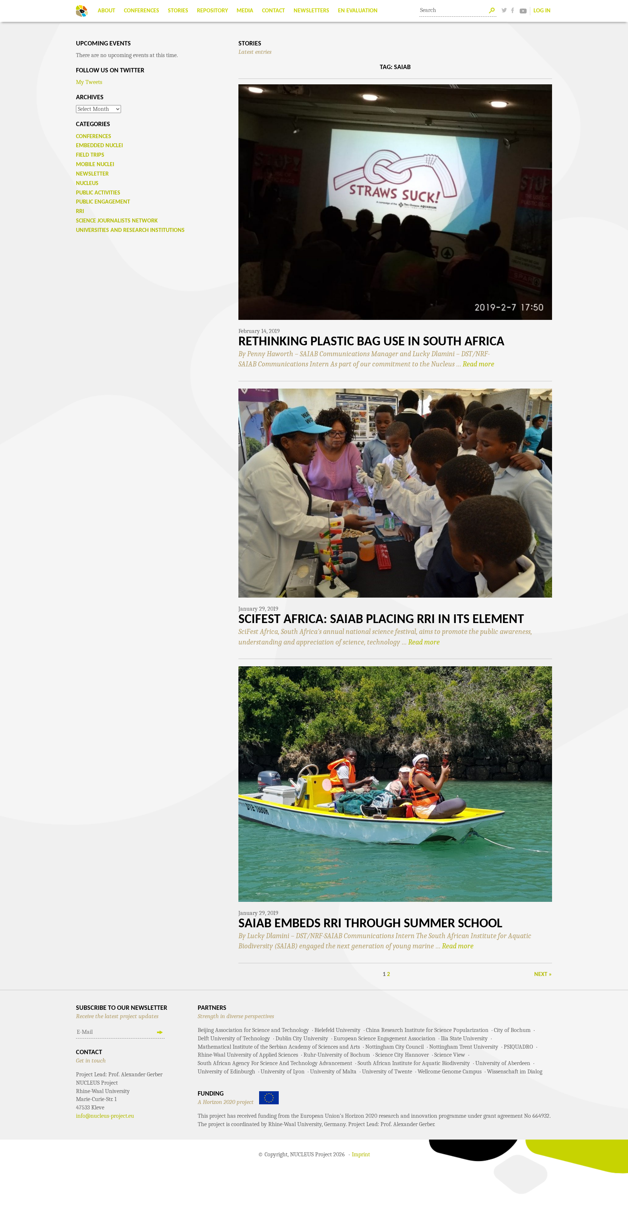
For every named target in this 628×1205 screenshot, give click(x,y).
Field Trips (90, 155)
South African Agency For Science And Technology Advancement (275, 1063)
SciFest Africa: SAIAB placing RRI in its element (381, 619)
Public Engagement (103, 202)
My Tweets (89, 82)
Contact (273, 11)
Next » (543, 974)
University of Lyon (283, 1071)
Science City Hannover (402, 1055)
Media (245, 11)
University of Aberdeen (502, 1063)
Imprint (361, 1154)
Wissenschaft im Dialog (514, 1071)
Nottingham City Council (394, 1047)
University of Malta (333, 1071)
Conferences (141, 11)
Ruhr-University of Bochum (336, 1055)
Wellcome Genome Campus (450, 1071)
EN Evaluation (358, 11)
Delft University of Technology (234, 1038)
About (106, 11)
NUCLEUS (87, 183)
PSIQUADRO (518, 1047)
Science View (449, 1055)
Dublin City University (301, 1038)
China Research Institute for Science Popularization (427, 1030)
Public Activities (98, 193)
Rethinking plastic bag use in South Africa (371, 342)
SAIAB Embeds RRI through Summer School (370, 924)
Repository (212, 11)
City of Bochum (512, 1030)
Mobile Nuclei (95, 165)
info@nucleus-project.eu (105, 1116)
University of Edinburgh (226, 1071)
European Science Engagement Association (384, 1038)
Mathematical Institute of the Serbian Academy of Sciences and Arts (279, 1047)
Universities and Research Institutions (130, 230)
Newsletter (92, 174)
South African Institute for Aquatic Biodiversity (414, 1063)
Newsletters (311, 11)
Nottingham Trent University (463, 1047)
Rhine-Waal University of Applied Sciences (248, 1055)
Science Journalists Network (117, 221)
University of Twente (387, 1071)
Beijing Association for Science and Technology (253, 1030)
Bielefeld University (337, 1030)
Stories (178, 11)
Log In (542, 11)
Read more (478, 364)
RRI (80, 211)
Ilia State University (464, 1038)
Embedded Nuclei (99, 146)
